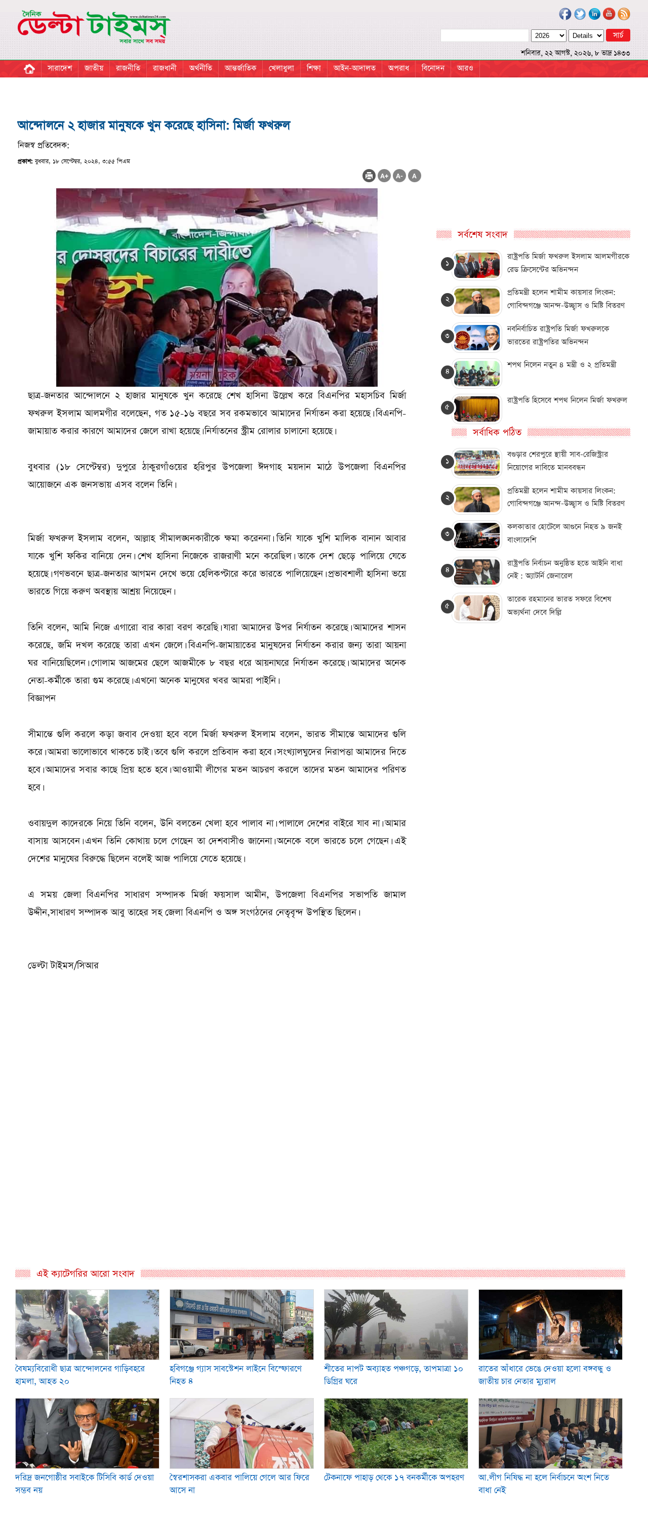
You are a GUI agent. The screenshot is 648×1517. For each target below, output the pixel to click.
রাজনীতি (128, 68)
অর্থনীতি (200, 68)
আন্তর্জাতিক (240, 68)
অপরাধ (398, 68)
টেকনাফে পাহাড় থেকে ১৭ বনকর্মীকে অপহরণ (394, 1478)
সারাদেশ (60, 68)
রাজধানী (165, 68)
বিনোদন (433, 68)
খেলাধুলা (281, 68)
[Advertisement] (219, 1157)
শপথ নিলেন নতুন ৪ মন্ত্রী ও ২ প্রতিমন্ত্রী (562, 364)
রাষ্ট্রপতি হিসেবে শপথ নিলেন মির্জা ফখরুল (567, 400)
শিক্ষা (314, 68)
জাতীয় (94, 68)
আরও (465, 68)
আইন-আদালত (355, 68)
